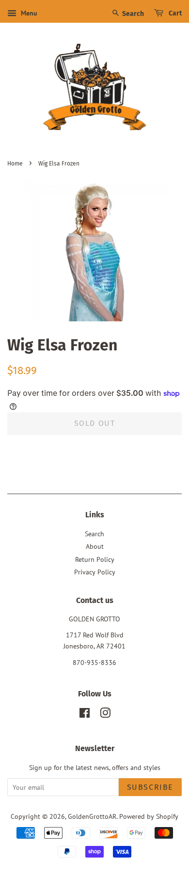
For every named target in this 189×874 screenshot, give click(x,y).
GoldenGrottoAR (92, 816)
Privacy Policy (94, 572)
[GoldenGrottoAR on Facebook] (84, 714)
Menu (28, 13)
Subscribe (150, 787)
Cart (174, 13)
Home (15, 163)
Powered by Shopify (148, 816)
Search (132, 14)
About (95, 546)
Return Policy (94, 559)
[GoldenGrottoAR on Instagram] (105, 714)
